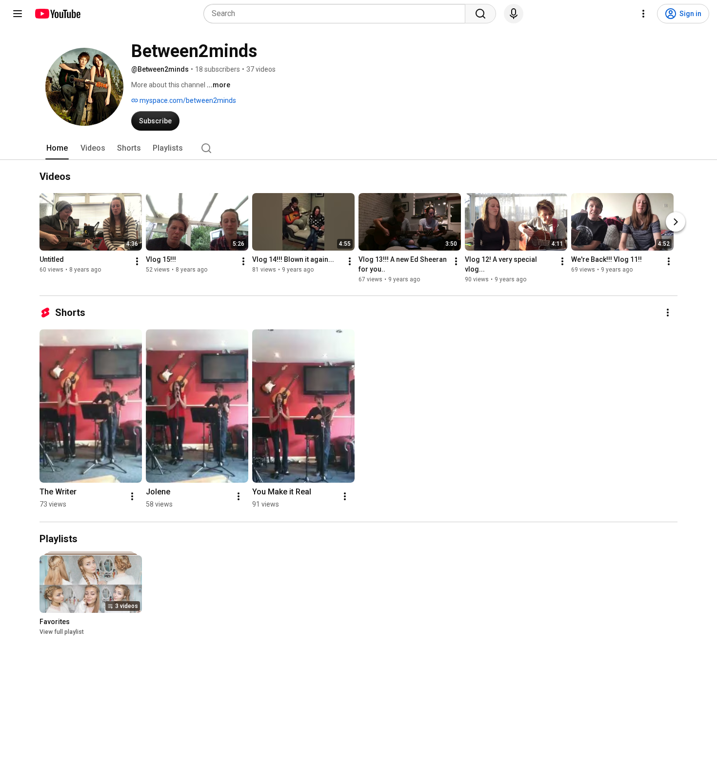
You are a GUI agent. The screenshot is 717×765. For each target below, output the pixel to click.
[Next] (675, 222)
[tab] (57, 148)
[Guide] (17, 14)
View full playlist (62, 631)
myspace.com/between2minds (187, 100)
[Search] (480, 13)
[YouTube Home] (57, 13)
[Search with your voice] (513, 13)
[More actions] (137, 261)
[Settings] (643, 14)
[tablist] (358, 148)
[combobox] (337, 14)
